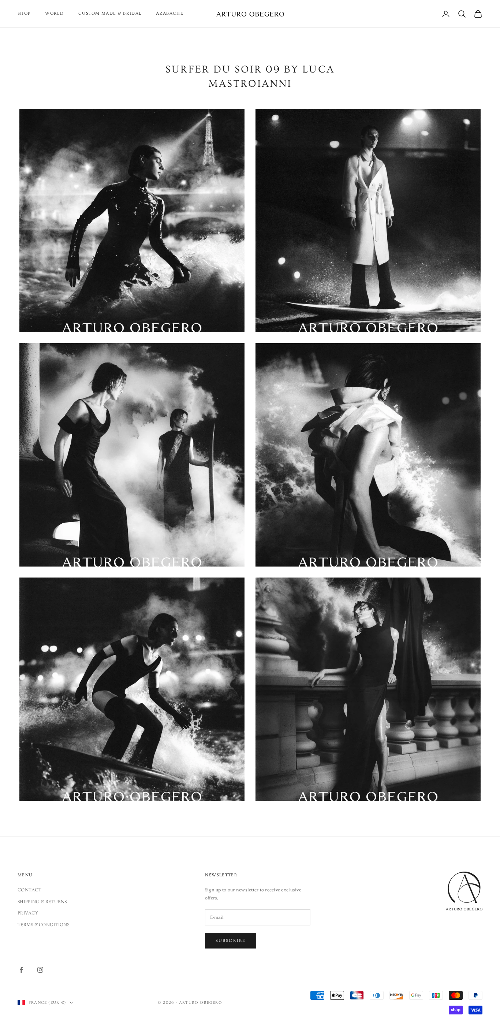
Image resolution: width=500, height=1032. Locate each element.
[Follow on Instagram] (40, 969)
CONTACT (29, 889)
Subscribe (231, 940)
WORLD (54, 13)
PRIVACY (28, 913)
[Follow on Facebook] (21, 969)
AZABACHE (169, 13)
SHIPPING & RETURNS (42, 901)
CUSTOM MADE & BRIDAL (109, 13)
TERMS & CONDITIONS (44, 924)
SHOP (24, 13)
